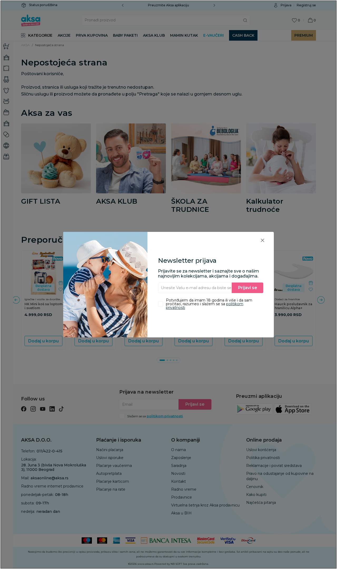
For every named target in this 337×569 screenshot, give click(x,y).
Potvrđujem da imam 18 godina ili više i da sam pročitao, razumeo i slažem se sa (209, 303)
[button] (262, 240)
